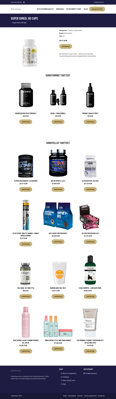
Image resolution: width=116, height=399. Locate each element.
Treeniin (70, 30)
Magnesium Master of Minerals (25, 113)
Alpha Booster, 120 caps (90, 181)
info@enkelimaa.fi (99, 2)
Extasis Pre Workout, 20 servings (25, 181)
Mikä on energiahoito (69, 373)
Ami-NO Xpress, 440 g (58, 181)
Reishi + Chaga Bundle (58, 113)
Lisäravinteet (78, 30)
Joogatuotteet (97, 9)
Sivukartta (101, 396)
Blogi (86, 9)
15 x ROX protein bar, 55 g (90, 233)
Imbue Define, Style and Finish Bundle (58, 340)
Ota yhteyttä (72, 396)
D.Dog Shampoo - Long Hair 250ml (90, 288)
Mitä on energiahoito (45, 9)
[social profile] (24, 2)
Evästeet (80, 396)
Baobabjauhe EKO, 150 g (58, 288)
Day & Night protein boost (58, 233)
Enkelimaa (60, 9)
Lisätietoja (66, 46)
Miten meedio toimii (73, 9)
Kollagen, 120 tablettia (25, 288)
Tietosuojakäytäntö (90, 396)
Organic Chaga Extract (90, 113)
